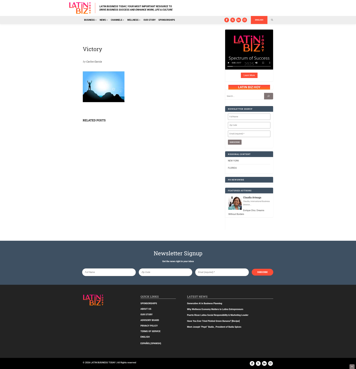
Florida (232, 168)
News (103, 20)
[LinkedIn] (238, 20)
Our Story (150, 20)
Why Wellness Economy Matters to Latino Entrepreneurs (215, 309)
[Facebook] (226, 20)
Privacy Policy (149, 325)
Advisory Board (149, 320)
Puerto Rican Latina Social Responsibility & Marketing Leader (217, 315)
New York (233, 160)
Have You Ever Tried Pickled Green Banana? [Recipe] (213, 321)
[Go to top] (352, 366)
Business (89, 20)
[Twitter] (232, 20)
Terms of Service (150, 331)
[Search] (268, 96)
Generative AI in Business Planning (204, 303)
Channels (116, 20)
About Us (145, 309)
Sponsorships (166, 20)
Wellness (133, 20)
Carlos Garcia (94, 61)
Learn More (249, 75)
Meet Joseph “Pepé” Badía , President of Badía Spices (214, 327)
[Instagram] (244, 20)
